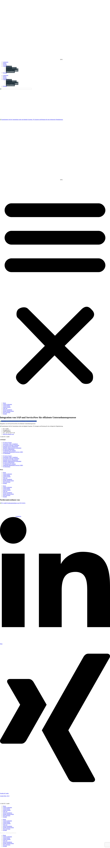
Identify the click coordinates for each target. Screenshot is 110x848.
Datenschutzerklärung (5, 801)
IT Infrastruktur (6, 453)
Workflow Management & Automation (12, 448)
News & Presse (10, 71)
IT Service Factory (7, 442)
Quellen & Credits (4, 793)
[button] (31, 59)
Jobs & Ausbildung (7, 409)
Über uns (5, 408)
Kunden (5, 64)
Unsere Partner (6, 405)
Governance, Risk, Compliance (10, 444)
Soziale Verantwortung (8, 411)
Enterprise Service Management (10, 446)
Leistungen (5, 62)
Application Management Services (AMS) (13, 452)
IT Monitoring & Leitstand (9, 450)
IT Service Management (8, 449)
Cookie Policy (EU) (4, 796)
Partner (4, 63)
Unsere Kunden (6, 407)
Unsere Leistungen (7, 404)
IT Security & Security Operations (11, 445)
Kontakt (5, 72)
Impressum (2, 798)
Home (4, 403)
